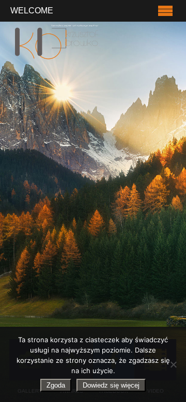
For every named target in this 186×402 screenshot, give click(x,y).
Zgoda (56, 385)
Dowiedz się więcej (111, 385)
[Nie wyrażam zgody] (173, 364)
